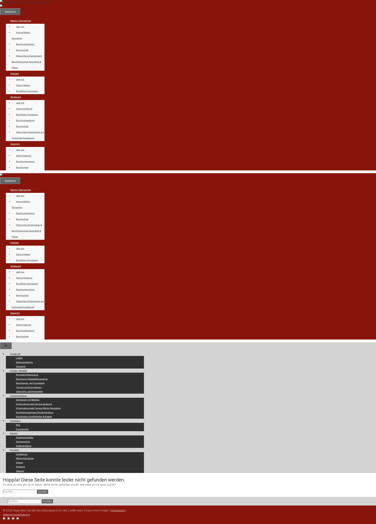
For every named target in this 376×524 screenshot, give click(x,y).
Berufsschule (22, 50)
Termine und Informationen (29, 387)
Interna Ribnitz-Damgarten (21, 35)
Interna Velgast (23, 85)
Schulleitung (21, 454)
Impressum (118, 510)
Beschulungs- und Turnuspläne (30, 383)
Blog (18, 425)
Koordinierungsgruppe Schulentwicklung (34, 412)
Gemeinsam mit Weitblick (28, 400)
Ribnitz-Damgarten (20, 20)
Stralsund (15, 97)
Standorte (20, 366)
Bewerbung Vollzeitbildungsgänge (32, 379)
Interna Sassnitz (23, 156)
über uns (20, 27)
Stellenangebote (23, 446)
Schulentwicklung (18, 396)
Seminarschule (23, 442)
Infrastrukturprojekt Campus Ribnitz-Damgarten (38, 408)
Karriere (14, 433)
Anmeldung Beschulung (27, 375)
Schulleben (15, 421)
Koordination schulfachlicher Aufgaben (34, 416)
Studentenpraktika (24, 437)
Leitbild (19, 358)
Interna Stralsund (24, 109)
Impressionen (22, 429)
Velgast (14, 73)
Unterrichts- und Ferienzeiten (29, 391)
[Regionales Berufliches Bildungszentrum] (23, 6)
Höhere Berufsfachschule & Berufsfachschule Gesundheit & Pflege (27, 62)
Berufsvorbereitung (25, 44)
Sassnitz (15, 144)
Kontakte (14, 450)
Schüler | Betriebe (18, 370)
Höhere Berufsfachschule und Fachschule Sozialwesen (28, 135)
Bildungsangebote (24, 362)
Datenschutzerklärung (16, 514)
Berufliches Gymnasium (27, 91)
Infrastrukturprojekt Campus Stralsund (34, 404)
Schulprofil (15, 354)
